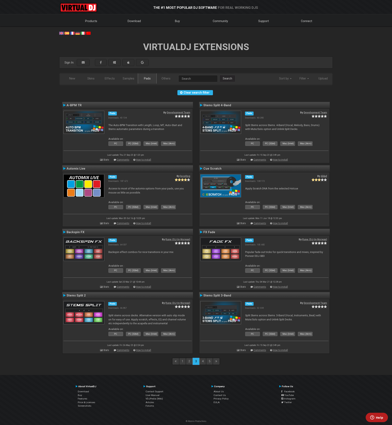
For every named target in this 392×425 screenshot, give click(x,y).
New (72, 78)
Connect (306, 21)
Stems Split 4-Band (217, 105)
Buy (177, 21)
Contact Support (154, 391)
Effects (110, 78)
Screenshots (84, 405)
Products (91, 21)
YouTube (289, 395)
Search (227, 78)
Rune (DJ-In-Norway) (177, 239)
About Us (219, 391)
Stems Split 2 (76, 295)
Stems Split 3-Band (217, 295)
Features (82, 398)
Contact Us (220, 395)
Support (263, 21)
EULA (217, 402)
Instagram (289, 398)
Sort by (284, 78)
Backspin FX (76, 232)
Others (165, 78)
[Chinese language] (88, 33)
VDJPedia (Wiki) (154, 398)
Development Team (178, 112)
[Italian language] (83, 33)
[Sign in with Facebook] (101, 62)
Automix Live (76, 168)
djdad (324, 176)
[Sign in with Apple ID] (128, 62)
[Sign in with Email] (83, 62)
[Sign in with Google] (142, 62)
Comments (123, 159)
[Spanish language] (67, 33)
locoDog (185, 176)
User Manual (152, 395)
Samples (128, 78)
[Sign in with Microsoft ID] (114, 62)
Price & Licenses (86, 402)
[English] (61, 33)
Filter (303, 78)
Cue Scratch (212, 168)
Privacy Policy (221, 398)
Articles (150, 402)
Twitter (288, 402)
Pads (147, 78)
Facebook (288, 391)
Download (134, 21)
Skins (91, 78)
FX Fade (209, 232)
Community (220, 21)
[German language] (77, 33)
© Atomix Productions (196, 421)
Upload (323, 78)
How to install (143, 159)
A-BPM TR (74, 105)
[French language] (72, 33)
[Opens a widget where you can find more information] (376, 418)
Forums (150, 405)
